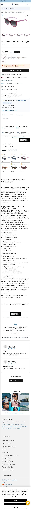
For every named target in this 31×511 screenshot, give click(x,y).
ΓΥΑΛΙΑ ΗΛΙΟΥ (6, 12)
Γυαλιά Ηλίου (6, 458)
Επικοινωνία (6, 452)
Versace (16, 426)
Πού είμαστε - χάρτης (9, 480)
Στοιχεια (5, 114)
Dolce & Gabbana (23, 426)
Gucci (8, 424)
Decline (15, 503)
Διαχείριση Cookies (8, 470)
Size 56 (4, 150)
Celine (11, 426)
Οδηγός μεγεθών (22, 100)
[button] (28, 22)
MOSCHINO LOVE (12, 12)
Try (12, 114)
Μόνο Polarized (9, 146)
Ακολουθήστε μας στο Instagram (16, 413)
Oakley (8, 422)
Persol (13, 422)
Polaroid (22, 422)
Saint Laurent (5, 426)
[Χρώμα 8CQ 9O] (3, 57)
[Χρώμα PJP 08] (13, 57)
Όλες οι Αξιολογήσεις (16, 376)
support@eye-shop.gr (9, 446)
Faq (3, 482)
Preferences (15, 507)
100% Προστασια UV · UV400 (10, 89)
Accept (15, 500)
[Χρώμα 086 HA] (24, 57)
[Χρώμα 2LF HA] (19, 57)
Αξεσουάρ (12, 150)
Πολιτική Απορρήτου (9, 464)
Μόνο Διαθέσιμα (9, 144)
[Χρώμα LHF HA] (3, 61)
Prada (12, 424)
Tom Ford (22, 424)
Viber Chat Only (7, 444)
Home (2, 12)
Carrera (17, 422)
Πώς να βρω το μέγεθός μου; (9, 110)
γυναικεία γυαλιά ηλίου (18, 137)
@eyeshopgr (16, 391)
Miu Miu (17, 424)
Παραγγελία (16, 70)
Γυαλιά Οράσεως (17, 428)
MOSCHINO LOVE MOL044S (20, 12)
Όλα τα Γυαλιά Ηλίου (7, 428)
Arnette (3, 424)
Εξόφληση (6, 118)
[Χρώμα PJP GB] (8, 57)
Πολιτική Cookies (7, 467)
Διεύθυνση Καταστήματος (10, 455)
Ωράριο (4, 449)
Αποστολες (19, 114)
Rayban (4, 422)
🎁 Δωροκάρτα (7, 484)
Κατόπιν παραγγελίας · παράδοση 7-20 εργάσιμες (14, 66)
